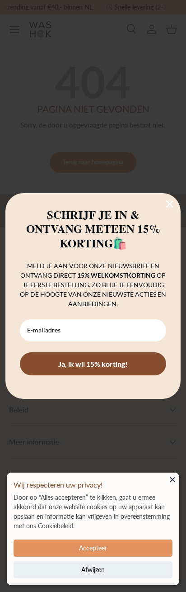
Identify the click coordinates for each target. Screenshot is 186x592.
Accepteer (93, 548)
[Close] (172, 479)
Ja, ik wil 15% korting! (93, 364)
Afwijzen (93, 569)
